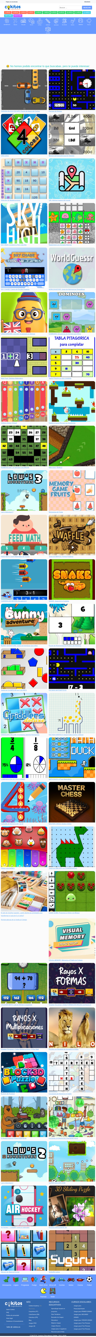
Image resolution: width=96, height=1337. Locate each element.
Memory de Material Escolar (10, 1272)
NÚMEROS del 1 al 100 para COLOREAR (15, 467)
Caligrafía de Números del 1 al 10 (12, 824)
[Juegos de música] (72, 22)
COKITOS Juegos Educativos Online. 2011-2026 (48, 1336)
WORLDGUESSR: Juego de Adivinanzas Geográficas (67, 289)
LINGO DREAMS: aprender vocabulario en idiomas (18, 334)
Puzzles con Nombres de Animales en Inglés (63, 1049)
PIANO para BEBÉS (8, 868)
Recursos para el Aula (57, 1331)
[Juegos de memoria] (81, 22)
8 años (54, 12)
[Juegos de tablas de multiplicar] (15, 22)
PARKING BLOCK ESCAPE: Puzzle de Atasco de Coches (20, 111)
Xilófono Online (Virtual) (9, 423)
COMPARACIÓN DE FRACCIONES (13, 779)
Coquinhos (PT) (33, 1311)
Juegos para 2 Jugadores (58, 1329)
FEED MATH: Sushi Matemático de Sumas (15, 556)
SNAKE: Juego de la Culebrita (59, 601)
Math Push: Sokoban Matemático (12, 378)
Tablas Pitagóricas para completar (60, 378)
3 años (15, 12)
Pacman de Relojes (55, 111)
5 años (31, 12)
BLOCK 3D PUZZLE (8, 1094)
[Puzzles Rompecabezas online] (89, 22)
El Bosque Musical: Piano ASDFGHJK (14, 1138)
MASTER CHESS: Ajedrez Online (60, 824)
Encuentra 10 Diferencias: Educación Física (63, 1138)
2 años (7, 12)
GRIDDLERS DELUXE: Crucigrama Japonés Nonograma (20, 735)
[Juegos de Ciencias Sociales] (56, 22)
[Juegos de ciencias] (48, 22)
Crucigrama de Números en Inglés (60, 1094)
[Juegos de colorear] (64, 22)
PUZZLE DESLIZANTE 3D (58, 1227)
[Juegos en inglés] (31, 22)
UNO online (5, 156)
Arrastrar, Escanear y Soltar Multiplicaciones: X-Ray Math (20, 1049)
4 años (23, 12)
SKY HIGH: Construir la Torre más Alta (13, 245)
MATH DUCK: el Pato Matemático (60, 779)
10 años (70, 12)
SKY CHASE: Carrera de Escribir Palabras (15, 289)
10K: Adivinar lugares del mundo (59, 200)
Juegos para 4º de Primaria (82, 1323)
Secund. (8, 15)
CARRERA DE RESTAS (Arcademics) (14, 601)
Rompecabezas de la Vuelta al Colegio (14, 920)
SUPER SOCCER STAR (57, 1183)
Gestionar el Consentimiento (14, 1321)
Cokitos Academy (34, 1305)
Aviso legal (9, 1318)
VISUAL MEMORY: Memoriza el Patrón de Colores (65, 960)
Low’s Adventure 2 (7, 1183)
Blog (30, 1320)
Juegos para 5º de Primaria (82, 1326)
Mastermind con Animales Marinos (60, 245)
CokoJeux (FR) (33, 1317)
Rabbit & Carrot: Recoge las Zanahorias (62, 423)
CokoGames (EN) (34, 1314)
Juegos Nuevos (55, 1326)
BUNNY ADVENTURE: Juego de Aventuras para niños (19, 646)
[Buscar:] (70, 8)
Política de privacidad (12, 1315)
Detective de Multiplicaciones (10, 200)
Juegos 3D (32, 1326)
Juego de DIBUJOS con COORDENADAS (63, 868)
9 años (61, 12)
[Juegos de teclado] (23, 22)
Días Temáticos (55, 1314)
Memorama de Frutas (56, 512)
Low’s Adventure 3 (7, 512)
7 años (46, 12)
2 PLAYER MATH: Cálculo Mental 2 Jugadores (16, 1005)
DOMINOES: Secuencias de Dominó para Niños (65, 334)
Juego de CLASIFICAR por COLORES (14, 690)
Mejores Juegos (56, 1323)
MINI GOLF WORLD (55, 467)
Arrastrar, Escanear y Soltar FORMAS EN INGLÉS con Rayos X (70, 1005)
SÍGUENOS (87, 2)
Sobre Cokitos (10, 1309)
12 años (87, 12)
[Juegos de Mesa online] (48, 30)
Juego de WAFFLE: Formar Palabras (61, 556)
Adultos (17, 15)
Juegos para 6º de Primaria (82, 1329)
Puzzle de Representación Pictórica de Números (65, 646)
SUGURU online (54, 1272)
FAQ (7, 1312)
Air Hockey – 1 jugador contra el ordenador (15, 1227)
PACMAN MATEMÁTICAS (57, 690)
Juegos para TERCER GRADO (83, 1320)
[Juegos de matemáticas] (7, 22)
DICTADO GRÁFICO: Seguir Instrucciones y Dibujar (66, 735)
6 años (38, 12)
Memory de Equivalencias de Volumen (61, 156)
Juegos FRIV (32, 1323)
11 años (78, 12)
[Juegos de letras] (40, 22)
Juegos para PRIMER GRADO (83, 1311)
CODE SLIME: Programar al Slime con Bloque (64, 913)
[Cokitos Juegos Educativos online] (13, 7)
